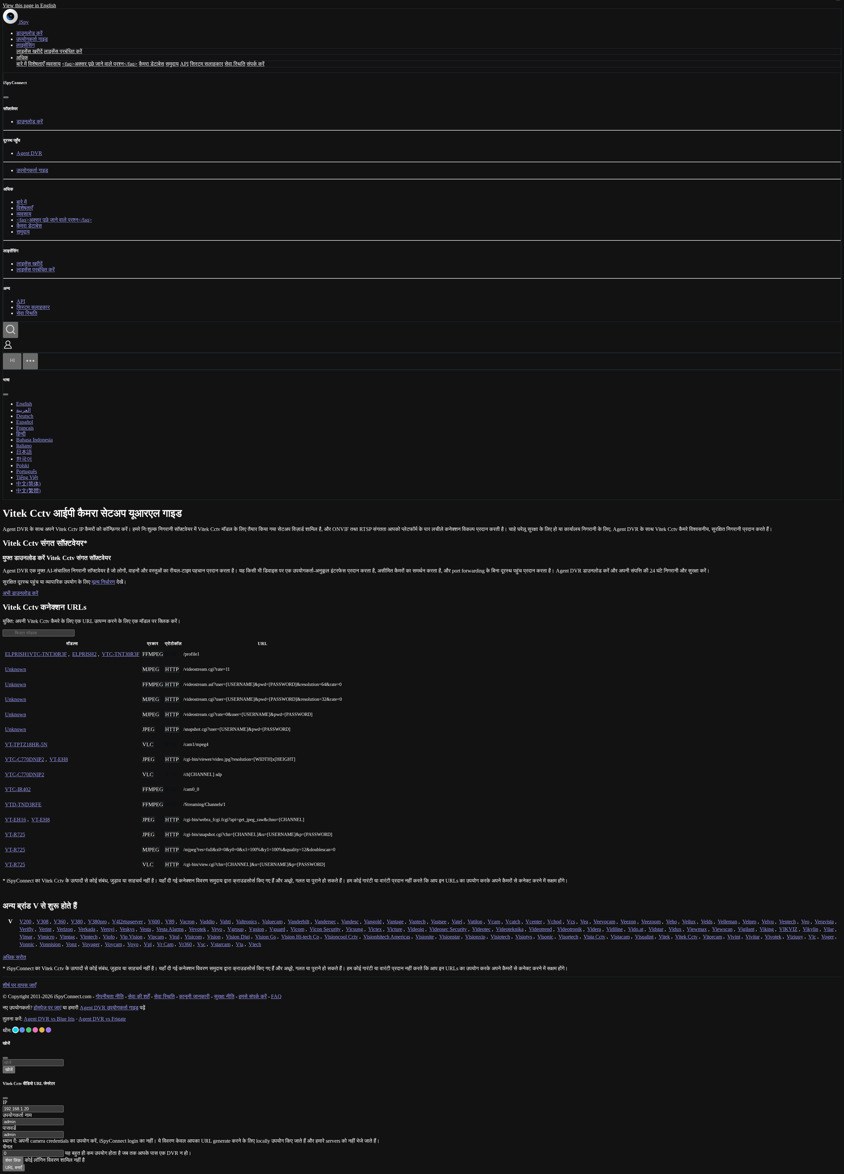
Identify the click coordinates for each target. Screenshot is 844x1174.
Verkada (86, 929)
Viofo (109, 937)
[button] (8, 349)
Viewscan (722, 929)
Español (24, 422)
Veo (805, 921)
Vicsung (354, 929)
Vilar (829, 929)
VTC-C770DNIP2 (24, 759)
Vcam (494, 921)
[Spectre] (15, 1030)
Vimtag (67, 937)
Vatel (457, 921)
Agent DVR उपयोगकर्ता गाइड (109, 1007)
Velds (706, 921)
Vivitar (752, 937)
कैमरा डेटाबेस (151, 64)
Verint (45, 929)
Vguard (277, 929)
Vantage (395, 921)
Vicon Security (325, 929)
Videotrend (540, 929)
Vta (239, 944)
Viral (174, 937)
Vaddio (207, 921)
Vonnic (26, 944)
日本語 (24, 452)
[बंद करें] (6, 97)
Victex (375, 929)
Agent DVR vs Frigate (102, 1019)
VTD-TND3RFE (23, 804)
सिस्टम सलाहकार (206, 64)
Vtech (255, 944)
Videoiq (415, 929)
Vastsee (438, 921)
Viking (767, 929)
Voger (827, 937)
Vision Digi (238, 937)
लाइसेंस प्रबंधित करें (63, 51)
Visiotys (523, 937)
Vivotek (773, 937)
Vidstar (655, 929)
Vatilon (474, 921)
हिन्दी (21, 434)
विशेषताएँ (36, 64)
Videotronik (569, 929)
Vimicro (46, 937)
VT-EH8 (58, 759)
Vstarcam (220, 944)
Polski (22, 465)
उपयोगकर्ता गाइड (32, 39)
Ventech (787, 921)
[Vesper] (48, 1030)
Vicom (297, 929)
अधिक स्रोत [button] (14, 957)
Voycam (113, 944)
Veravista (824, 921)
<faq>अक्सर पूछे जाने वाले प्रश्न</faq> (99, 64)
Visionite (424, 937)
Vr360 (185, 944)
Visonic (545, 937)
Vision (214, 937)
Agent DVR (29, 153)
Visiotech (500, 937)
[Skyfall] (28, 1030)
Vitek (664, 937)
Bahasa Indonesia (34, 440)
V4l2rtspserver (127, 921)
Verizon (65, 929)
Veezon (628, 921)
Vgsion (256, 929)
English (24, 404)
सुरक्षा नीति (224, 996)
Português (26, 471)
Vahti (225, 921)
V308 (42, 921)
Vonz (71, 944)
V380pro (97, 921)
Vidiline (614, 929)
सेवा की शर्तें (139, 996)
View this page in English (29, 5)
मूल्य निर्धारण (103, 582)
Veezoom (651, 921)
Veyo (216, 929)
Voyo (132, 944)
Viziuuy (795, 937)
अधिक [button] (22, 57)
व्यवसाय (53, 64)
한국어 (24, 459)
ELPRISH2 (84, 654)
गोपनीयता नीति (110, 996)
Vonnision (50, 944)
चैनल (8, 1147)
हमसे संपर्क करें (253, 996)
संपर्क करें (255, 64)
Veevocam (604, 921)
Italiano (24, 445)
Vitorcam (712, 937)
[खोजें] (10, 330)
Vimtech (89, 937)
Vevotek (197, 929)
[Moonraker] (22, 1030)
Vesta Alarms (170, 929)
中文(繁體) (28, 490)
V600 (154, 921)
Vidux (675, 929)
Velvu (768, 921)
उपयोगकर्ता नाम (17, 1115)
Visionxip (475, 937)
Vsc (201, 944)
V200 (25, 921)
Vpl (148, 944)
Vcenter (534, 921)
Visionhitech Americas (386, 937)
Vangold (372, 921)
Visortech (568, 937)
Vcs (571, 921)
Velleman (727, 921)
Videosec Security (448, 929)
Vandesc (350, 921)
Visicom (193, 937)
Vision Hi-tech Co (300, 937)
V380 (77, 921)
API (184, 64)
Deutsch (24, 416)
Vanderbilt (298, 921)
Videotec (481, 929)
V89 (169, 921)
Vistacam (620, 937)
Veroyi (107, 929)
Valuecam (272, 921)
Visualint (644, 937)
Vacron (187, 921)
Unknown (15, 669)
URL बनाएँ (13, 1167)
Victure (394, 929)
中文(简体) (28, 483)
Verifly (26, 929)
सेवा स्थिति (235, 64)
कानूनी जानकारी (194, 996)
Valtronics (246, 921)
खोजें (9, 1069)
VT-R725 (15, 834)
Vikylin (810, 929)
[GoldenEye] (42, 1030)
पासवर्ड (9, 1128)
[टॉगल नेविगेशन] (30, 361)
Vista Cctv (594, 937)
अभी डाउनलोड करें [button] (20, 593)
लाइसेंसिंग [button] (25, 45)
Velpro (749, 921)
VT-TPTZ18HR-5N (26, 744)
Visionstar (449, 937)
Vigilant (746, 929)
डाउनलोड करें (29, 33)
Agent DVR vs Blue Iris (49, 1019)
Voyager (91, 944)
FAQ (276, 996)
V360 (60, 921)
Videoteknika (510, 929)
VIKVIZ (788, 929)
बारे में (21, 64)
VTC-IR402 (18, 789)
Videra (594, 929)
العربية (23, 410)
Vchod (554, 921)
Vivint (733, 937)
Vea (584, 921)
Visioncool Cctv (341, 937)
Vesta (145, 929)
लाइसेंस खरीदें (29, 51)
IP (5, 1102)
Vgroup (235, 929)
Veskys (127, 929)
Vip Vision (131, 937)
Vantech (417, 921)
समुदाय (172, 64)
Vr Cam (165, 944)
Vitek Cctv (686, 937)
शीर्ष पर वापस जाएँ (19, 985)
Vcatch (512, 921)
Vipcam (156, 937)
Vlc (812, 937)
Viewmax (697, 929)
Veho (671, 921)
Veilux (689, 921)
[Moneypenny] (35, 1030)
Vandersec (325, 921)
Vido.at (635, 929)
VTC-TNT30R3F (120, 654)
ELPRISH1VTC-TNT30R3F (36, 654)
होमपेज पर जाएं (47, 1007)
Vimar (25, 937)
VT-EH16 (15, 819)
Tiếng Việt (27, 477)
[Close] (5, 1098)
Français (25, 428)
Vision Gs (265, 937)
